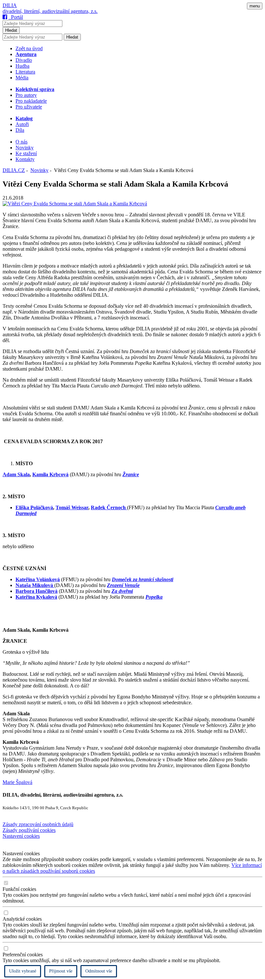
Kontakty (25, 159)
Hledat (11, 30)
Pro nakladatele (31, 101)
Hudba (22, 66)
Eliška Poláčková (34, 507)
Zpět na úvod (29, 48)
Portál (15, 17)
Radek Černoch (109, 507)
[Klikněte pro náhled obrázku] (75, 203)
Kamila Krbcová (50, 474)
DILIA (10, 5)
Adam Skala (16, 474)
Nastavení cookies (21, 836)
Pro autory (26, 95)
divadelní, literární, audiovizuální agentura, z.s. (50, 11)
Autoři (22, 124)
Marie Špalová (17, 782)
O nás (21, 141)
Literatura (25, 72)
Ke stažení (26, 153)
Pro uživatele (29, 106)
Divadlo (24, 60)
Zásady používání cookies (29, 830)
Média (22, 77)
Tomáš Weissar (72, 507)
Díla (20, 130)
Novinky (25, 147)
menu (254, 6)
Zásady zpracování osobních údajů (38, 824)
